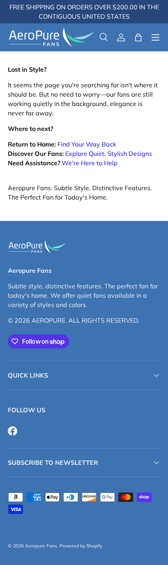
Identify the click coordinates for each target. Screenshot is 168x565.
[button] (138, 37)
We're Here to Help (90, 163)
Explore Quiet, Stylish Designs (108, 153)
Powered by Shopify (80, 546)
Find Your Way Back (86, 144)
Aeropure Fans (41, 546)
